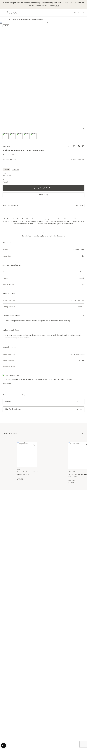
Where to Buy (43, 195)
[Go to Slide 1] (5, 136)
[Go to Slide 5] (33, 136)
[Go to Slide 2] (12, 136)
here (57, 5)
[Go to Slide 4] (26, 136)
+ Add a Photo (79, 205)
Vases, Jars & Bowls (10, 19)
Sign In (72, 159)
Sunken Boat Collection (76, 300)
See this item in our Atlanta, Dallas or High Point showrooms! (43, 236)
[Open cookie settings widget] (3, 745)
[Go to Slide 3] (19, 136)
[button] (43, 76)
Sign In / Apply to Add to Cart (43, 188)
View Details (15, 169)
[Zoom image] (84, 128)
